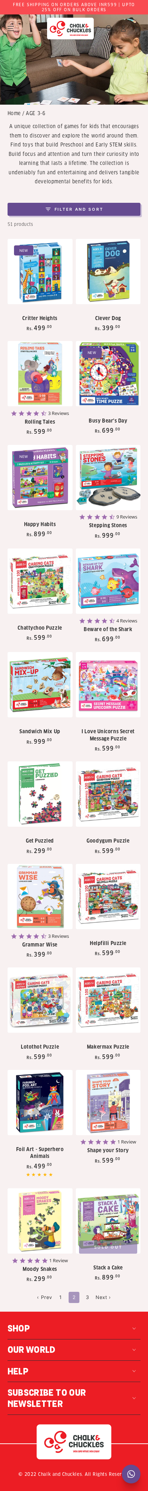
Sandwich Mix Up (39, 732)
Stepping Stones (108, 525)
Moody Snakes (40, 1269)
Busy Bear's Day (108, 421)
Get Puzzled (40, 841)
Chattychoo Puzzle (40, 628)
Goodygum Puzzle (108, 841)
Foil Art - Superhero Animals (40, 1153)
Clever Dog (108, 318)
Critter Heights (39, 318)
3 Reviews (58, 413)
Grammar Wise (39, 945)
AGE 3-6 (35, 113)
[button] (109, 28)
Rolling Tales (40, 422)
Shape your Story (108, 1150)
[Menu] (11, 28)
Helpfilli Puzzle (108, 943)
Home (14, 113)
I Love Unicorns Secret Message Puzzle (108, 735)
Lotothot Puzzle (40, 1047)
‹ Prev (44, 1297)
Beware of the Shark (108, 629)
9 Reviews (126, 517)
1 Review (126, 1142)
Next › (103, 1297)
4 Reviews (126, 621)
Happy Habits (40, 524)
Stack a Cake (107, 1268)
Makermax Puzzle (108, 1047)
